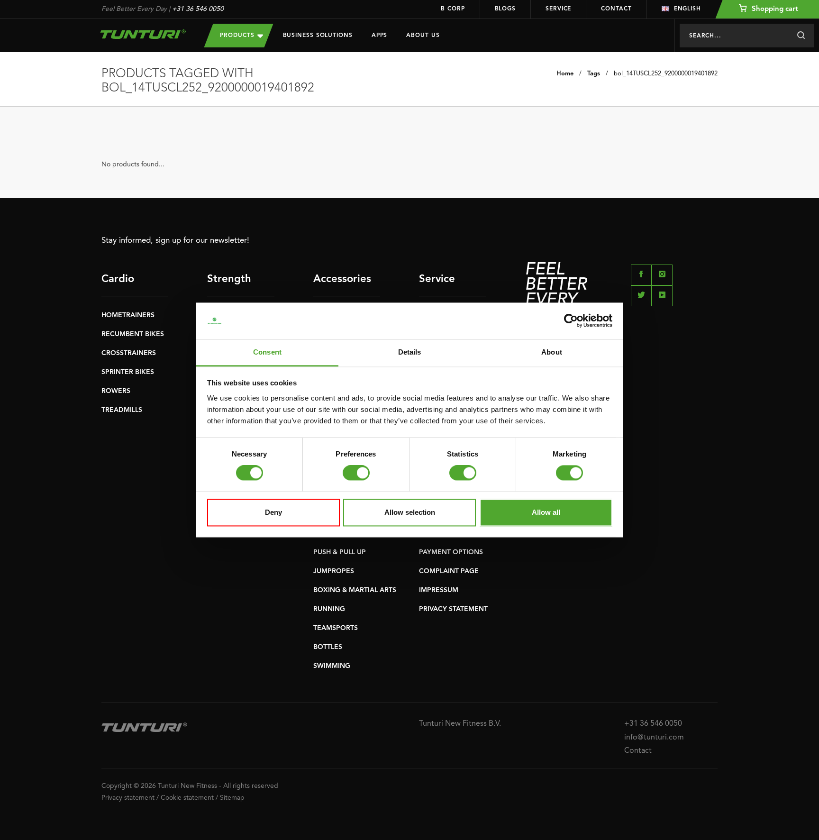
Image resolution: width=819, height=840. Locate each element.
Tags (593, 74)
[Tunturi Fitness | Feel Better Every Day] (143, 34)
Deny (273, 512)
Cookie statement (187, 797)
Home (564, 74)
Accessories (342, 279)
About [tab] (551, 352)
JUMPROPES (333, 571)
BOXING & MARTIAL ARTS (354, 590)
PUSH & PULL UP (339, 552)
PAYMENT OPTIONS (451, 552)
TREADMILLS (121, 410)
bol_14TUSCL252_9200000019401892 (666, 74)
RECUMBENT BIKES (132, 334)
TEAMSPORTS (335, 628)
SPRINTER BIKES (127, 372)
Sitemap (232, 797)
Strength (229, 279)
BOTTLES (327, 647)
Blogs (505, 9)
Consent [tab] (267, 352)
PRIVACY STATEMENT (453, 609)
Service (558, 9)
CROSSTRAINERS (128, 353)
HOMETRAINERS (128, 315)
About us (422, 35)
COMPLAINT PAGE (449, 571)
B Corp (452, 9)
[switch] (356, 473)
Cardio (117, 279)
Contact (616, 9)
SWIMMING (331, 666)
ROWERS (115, 391)
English (687, 9)
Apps (380, 35)
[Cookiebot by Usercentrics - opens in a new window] (570, 321)
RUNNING (329, 609)
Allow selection (409, 512)
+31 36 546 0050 (198, 9)
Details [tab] (409, 352)
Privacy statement (128, 797)
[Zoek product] (800, 35)
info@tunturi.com (654, 737)
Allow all (546, 512)
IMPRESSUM (438, 590)
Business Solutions (318, 35)
